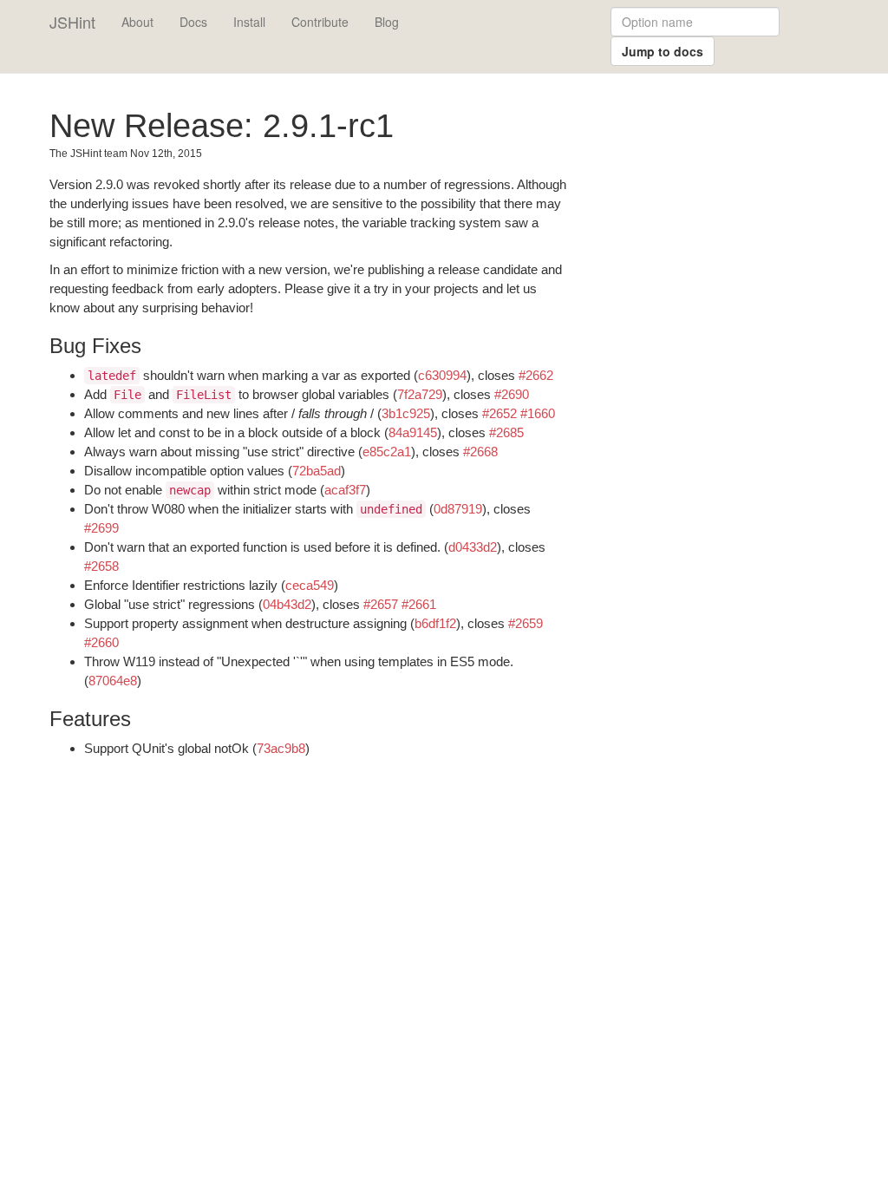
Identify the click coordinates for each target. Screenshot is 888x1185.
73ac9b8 (281, 748)
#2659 (525, 623)
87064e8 (112, 680)
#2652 (499, 413)
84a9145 (412, 432)
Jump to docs (662, 51)
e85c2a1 (386, 451)
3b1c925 (406, 413)
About (137, 21)
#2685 (506, 432)
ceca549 (309, 585)
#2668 (480, 451)
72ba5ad (316, 470)
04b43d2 (287, 604)
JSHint (72, 21)
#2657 (380, 604)
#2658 (101, 566)
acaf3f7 (345, 489)
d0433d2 (472, 547)
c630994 (442, 375)
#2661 (419, 604)
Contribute (320, 21)
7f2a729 (419, 394)
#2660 (101, 642)
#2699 (101, 527)
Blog (387, 21)
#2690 (511, 394)
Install (249, 21)
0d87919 (458, 508)
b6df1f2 (435, 623)
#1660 (537, 413)
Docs (193, 21)
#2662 (536, 375)
